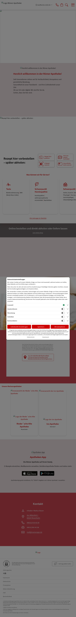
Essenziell (10, 305)
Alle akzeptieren (59, 327)
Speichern (41, 327)
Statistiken (10, 317)
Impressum (45, 337)
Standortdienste (12, 309)
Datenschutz (30, 337)
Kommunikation (12, 321)
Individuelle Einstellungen (19, 327)
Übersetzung (11, 313)
